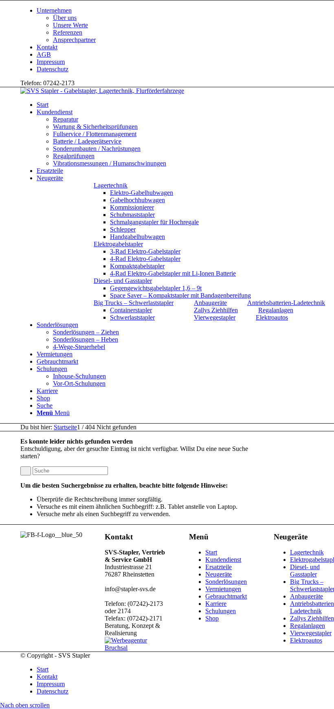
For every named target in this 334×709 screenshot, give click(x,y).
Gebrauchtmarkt (226, 596)
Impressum (51, 61)
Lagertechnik (110, 185)
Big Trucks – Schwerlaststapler (134, 302)
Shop (212, 618)
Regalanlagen (275, 310)
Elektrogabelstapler (118, 244)
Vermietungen (223, 588)
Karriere (215, 603)
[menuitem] (146, 211)
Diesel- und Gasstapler (123, 280)
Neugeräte (218, 574)
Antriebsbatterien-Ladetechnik (286, 302)
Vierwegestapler (214, 317)
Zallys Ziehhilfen (216, 310)
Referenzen (67, 32)
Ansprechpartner (74, 39)
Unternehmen (54, 10)
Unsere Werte (70, 25)
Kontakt (47, 47)
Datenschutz (52, 69)
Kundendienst (223, 559)
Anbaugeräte (210, 302)
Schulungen (220, 610)
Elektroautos (272, 317)
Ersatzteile (218, 566)
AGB (44, 54)
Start (211, 552)
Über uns (65, 17)
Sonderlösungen (226, 581)
